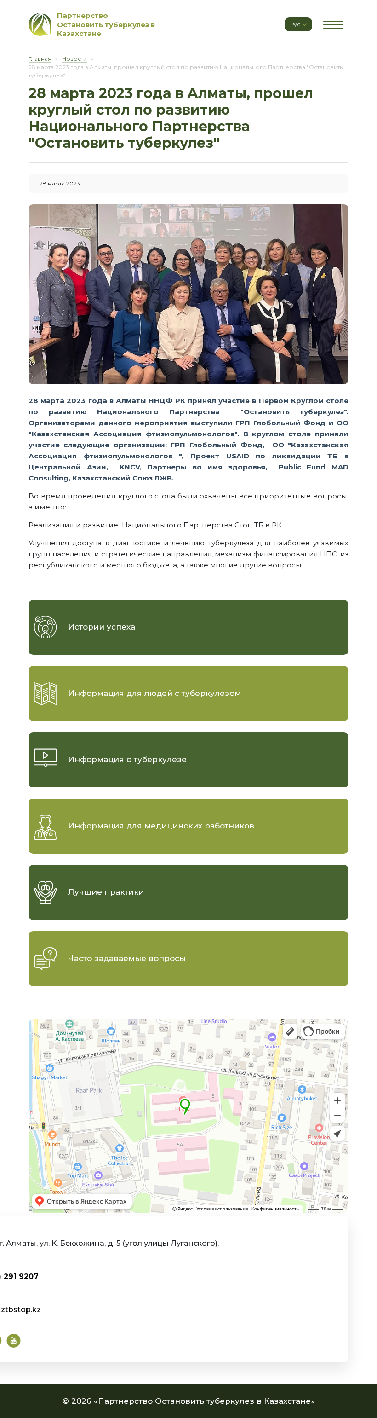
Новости (74, 58)
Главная (40, 58)
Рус (296, 24)
